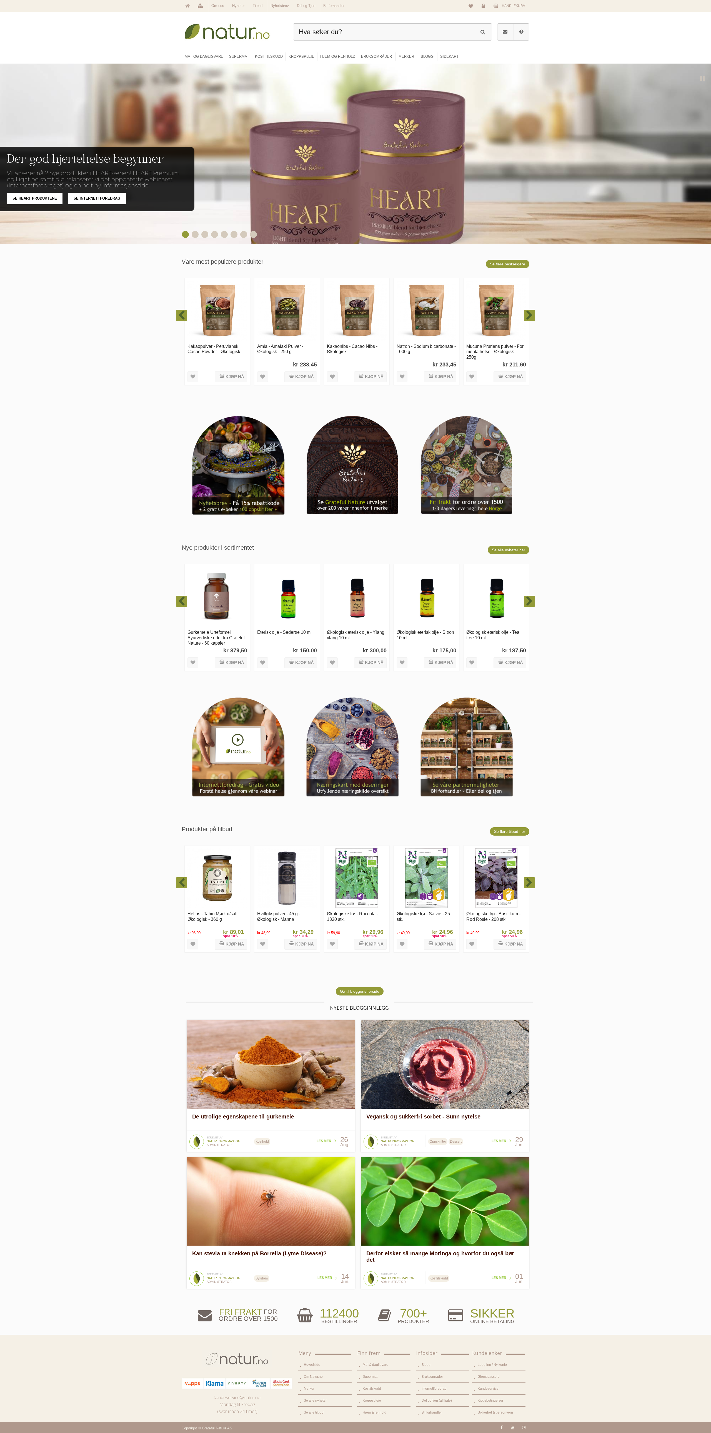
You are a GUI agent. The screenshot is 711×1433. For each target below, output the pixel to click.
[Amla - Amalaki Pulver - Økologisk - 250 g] (217, 311)
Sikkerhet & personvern (495, 1412)
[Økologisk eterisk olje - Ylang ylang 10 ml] (287, 597)
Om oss (217, 6)
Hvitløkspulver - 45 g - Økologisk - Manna (209, 916)
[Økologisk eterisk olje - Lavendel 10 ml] (496, 597)
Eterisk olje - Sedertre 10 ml (214, 632)
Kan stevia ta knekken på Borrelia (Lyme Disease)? (259, 1253)
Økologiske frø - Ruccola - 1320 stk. (282, 916)
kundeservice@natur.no (237, 1397)
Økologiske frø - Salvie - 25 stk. (353, 916)
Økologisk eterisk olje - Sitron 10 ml (355, 635)
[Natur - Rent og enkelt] (232, 29)
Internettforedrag (434, 1389)
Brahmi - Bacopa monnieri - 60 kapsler (493, 916)
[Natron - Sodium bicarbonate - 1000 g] (357, 311)
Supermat (370, 1377)
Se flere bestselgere (507, 264)
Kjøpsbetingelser (490, 1400)
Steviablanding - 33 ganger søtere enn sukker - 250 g (493, 349)
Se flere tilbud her (509, 831)
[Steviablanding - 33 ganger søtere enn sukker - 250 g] (496, 311)
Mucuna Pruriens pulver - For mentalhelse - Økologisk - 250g (425, 351)
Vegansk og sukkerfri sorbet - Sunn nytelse (423, 1116)
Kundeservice (488, 1389)
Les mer (324, 1141)
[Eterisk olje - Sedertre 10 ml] (217, 597)
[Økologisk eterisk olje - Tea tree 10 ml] (426, 597)
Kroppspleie (372, 1400)
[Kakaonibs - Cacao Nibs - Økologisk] (287, 311)
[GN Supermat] (235, 234)
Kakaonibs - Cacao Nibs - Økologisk (282, 349)
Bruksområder (432, 1377)
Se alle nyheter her (508, 550)
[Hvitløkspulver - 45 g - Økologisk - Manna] (217, 878)
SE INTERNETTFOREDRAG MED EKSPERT (111, 204)
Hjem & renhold (374, 1412)
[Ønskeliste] (471, 6)
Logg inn (484, 10)
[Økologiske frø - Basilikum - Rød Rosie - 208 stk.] (426, 878)
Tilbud (257, 6)
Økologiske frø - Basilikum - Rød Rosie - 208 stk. (424, 916)
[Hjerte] (186, 234)
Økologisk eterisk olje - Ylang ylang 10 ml (286, 635)
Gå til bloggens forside (359, 991)
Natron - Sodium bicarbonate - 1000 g (356, 349)
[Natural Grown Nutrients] (205, 234)
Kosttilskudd (372, 1389)
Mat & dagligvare (375, 1365)
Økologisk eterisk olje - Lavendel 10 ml (488, 635)
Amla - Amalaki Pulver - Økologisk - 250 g (210, 349)
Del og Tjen (306, 6)
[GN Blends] (244, 234)
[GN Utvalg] (225, 234)
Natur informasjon (223, 1141)
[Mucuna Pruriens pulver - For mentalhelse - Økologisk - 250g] (426, 311)
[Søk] (482, 31)
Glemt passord (489, 1377)
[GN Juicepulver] (215, 234)
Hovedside (312, 1365)
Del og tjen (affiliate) (437, 1400)
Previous (431, 234)
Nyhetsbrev (280, 6)
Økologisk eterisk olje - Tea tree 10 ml (423, 635)
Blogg (426, 1365)
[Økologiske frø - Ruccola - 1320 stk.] (287, 878)
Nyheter (238, 6)
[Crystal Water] (196, 234)
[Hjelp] (521, 32)
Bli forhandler (333, 6)
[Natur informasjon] (197, 1137)
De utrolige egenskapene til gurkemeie (243, 1116)
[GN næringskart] (254, 234)
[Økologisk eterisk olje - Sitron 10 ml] (357, 597)
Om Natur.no (313, 1377)
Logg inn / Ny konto (492, 1365)
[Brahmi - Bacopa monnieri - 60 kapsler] (496, 878)
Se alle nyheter (315, 1400)
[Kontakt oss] (505, 32)
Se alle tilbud (314, 1412)
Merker (309, 1389)
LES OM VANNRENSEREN (34, 204)
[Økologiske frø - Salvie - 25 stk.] (357, 878)
